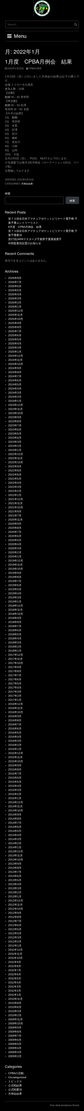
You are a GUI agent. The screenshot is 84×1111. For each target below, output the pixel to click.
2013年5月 (14, 880)
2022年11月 (15, 458)
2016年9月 (14, 716)
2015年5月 (14, 781)
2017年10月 (15, 663)
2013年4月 (14, 884)
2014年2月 (14, 843)
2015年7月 (14, 773)
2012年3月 (14, 937)
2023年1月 (14, 450)
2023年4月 (14, 437)
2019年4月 (14, 593)
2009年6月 (14, 1039)
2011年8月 (14, 966)
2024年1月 (14, 400)
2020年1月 (14, 556)
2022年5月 (14, 478)
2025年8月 (14, 327)
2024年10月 (15, 364)
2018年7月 (14, 626)
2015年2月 (14, 794)
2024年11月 (15, 359)
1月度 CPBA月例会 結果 (38, 61)
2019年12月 (15, 560)
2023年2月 (14, 445)
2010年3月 (14, 1011)
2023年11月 (15, 409)
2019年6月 (14, 585)
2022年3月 (14, 486)
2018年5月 (14, 634)
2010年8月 (14, 1003)
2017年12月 (15, 654)
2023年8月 (14, 421)
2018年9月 (14, 617)
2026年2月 (14, 302)
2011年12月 (15, 949)
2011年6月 (14, 974)
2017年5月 (14, 683)
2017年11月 (15, 658)
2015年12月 (15, 753)
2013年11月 (15, 855)
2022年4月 (14, 482)
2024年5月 (14, 384)
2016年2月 (14, 744)
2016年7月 (14, 724)
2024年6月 (14, 380)
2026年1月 (14, 306)
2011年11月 (15, 953)
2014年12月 (15, 802)
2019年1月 (14, 601)
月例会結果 (27, 183)
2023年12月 (15, 404)
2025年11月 (15, 314)
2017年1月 (14, 699)
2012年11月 (15, 904)
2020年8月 (14, 527)
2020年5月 (14, 540)
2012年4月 (14, 933)
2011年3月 (14, 986)
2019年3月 (14, 597)
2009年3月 (14, 1052)
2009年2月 (14, 1056)
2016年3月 (14, 740)
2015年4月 (14, 785)
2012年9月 (14, 912)
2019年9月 (14, 572)
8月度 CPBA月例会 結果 (25, 226)
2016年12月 (15, 703)
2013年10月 (15, 859)
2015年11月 (15, 757)
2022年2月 (14, 490)
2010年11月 (15, 998)
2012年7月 (14, 921)
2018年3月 (14, 642)
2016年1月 (14, 749)
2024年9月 (14, 368)
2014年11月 (15, 806)
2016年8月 (14, 720)
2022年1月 (14, 495)
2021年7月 (14, 515)
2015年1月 (14, 798)
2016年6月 (14, 728)
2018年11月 (15, 609)
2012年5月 (14, 929)
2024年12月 (15, 355)
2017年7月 (14, 675)
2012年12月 (15, 900)
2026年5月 (14, 290)
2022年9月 (14, 466)
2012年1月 (14, 945)
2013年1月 (14, 896)
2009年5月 (14, 1043)
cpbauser (34, 68)
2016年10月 (15, 712)
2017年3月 (14, 691)
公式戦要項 (15, 1089)
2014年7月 (14, 822)
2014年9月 (14, 814)
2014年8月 (14, 818)
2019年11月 (15, 564)
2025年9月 (14, 323)
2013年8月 (14, 867)
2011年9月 (14, 962)
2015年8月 (14, 769)
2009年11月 (15, 1019)
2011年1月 (14, 994)
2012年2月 (14, 941)
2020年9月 (14, 523)
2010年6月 (14, 1007)
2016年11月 (15, 708)
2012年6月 (14, 925)
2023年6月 (14, 429)
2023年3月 (14, 441)
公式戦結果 (15, 1085)
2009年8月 (14, 1031)
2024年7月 (14, 376)
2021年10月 (15, 507)
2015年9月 (14, 765)
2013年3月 (14, 888)
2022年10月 (15, 462)
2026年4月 (14, 294)
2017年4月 (14, 687)
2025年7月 (14, 331)
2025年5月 (14, 339)
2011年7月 (14, 970)
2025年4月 (14, 343)
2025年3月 (14, 347)
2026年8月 (14, 278)
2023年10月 (15, 413)
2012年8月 (14, 916)
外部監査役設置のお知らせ (24, 243)
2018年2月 (14, 646)
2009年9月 (14, 1027)
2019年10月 (15, 568)
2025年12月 (15, 310)
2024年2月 (14, 396)
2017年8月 (14, 671)
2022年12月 (15, 454)
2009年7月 (14, 1035)
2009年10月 (15, 1023)
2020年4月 (14, 544)
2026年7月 (14, 282)
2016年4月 (14, 736)
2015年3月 (14, 790)
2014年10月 (15, 810)
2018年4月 (14, 638)
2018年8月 (14, 622)
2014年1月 (14, 847)
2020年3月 (14, 548)
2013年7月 (14, 871)
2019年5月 (14, 589)
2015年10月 (15, 761)
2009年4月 (14, 1048)
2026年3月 (14, 298)
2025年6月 (14, 335)
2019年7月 (14, 581)
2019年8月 (14, 577)
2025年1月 (14, 351)
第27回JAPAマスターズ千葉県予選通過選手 (35, 239)
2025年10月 (15, 318)
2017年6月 (14, 679)
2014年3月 (14, 839)
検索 (7, 193)
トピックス (15, 1081)
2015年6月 (14, 777)
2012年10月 (15, 908)
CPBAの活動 (16, 1073)
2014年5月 (14, 830)
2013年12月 (15, 851)
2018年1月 (14, 650)
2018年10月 (15, 613)
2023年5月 (14, 433)
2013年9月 (14, 863)
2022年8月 (14, 470)
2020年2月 (14, 552)
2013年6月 (14, 876)
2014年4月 (14, 835)
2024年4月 (14, 388)
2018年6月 (14, 630)
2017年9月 (14, 667)
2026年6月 (14, 286)
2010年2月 (14, 1015)
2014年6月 (14, 826)
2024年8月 (14, 372)
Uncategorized (17, 1077)
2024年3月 (14, 392)
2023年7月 (14, 425)
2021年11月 (15, 503)
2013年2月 (14, 892)
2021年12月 (15, 499)
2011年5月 (14, 978)
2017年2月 (14, 695)
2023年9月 (14, 417)
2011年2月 (14, 990)
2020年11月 (15, 519)
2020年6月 (14, 536)
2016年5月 (14, 732)
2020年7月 (14, 531)
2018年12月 (15, 605)
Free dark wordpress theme (64, 1105)
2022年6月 (14, 474)
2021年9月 (14, 511)
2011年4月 (14, 982)
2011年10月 (15, 957)
